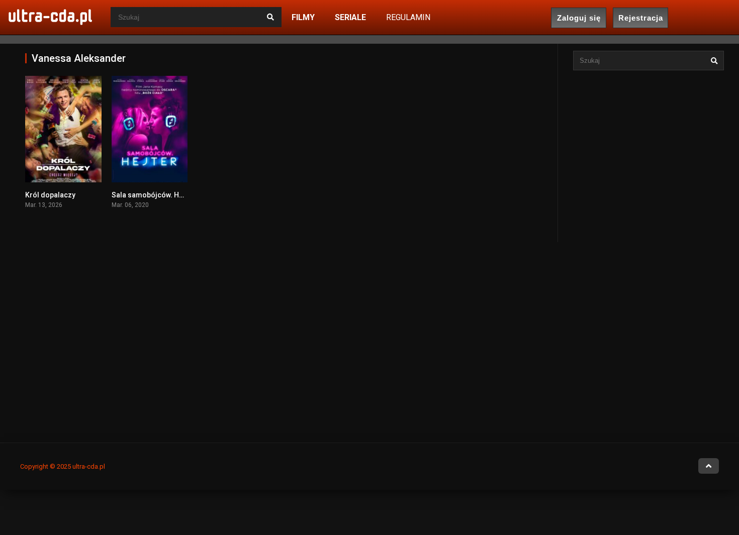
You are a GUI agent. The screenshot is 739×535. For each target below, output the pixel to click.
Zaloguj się (579, 18)
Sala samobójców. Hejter (153, 195)
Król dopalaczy (50, 195)
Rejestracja (640, 18)
